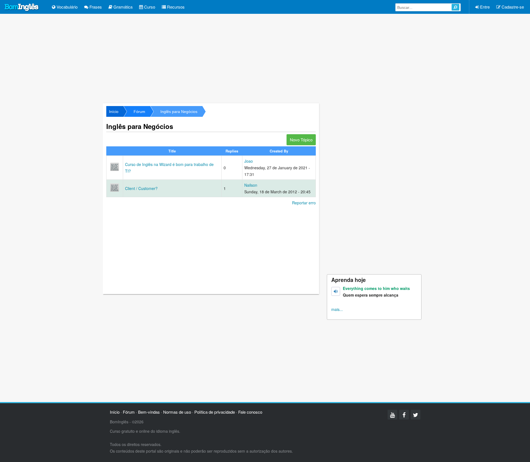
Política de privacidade (214, 412)
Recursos (175, 7)
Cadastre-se (512, 7)
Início (113, 111)
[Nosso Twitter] (415, 414)
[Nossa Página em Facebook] (404, 414)
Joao (248, 161)
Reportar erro (304, 202)
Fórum (139, 111)
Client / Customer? (141, 188)
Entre (484, 7)
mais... (337, 309)
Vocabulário (66, 7)
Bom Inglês (21, 7)
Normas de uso (177, 412)
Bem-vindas (149, 412)
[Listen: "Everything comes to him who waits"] (335, 291)
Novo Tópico (301, 139)
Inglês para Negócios (178, 111)
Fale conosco (250, 412)
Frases (95, 7)
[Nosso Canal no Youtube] (392, 414)
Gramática (122, 7)
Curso (149, 7)
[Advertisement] (265, 58)
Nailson (250, 185)
